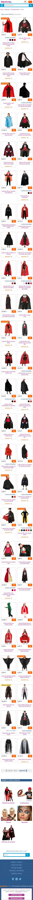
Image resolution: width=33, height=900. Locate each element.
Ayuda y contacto (16, 862)
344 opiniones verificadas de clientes (22, 886)
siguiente (22, 770)
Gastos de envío (16, 865)
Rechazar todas (16, 898)
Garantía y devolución (16, 870)
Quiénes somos (16, 873)
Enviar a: (25, 2)
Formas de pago (16, 868)
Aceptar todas (16, 895)
